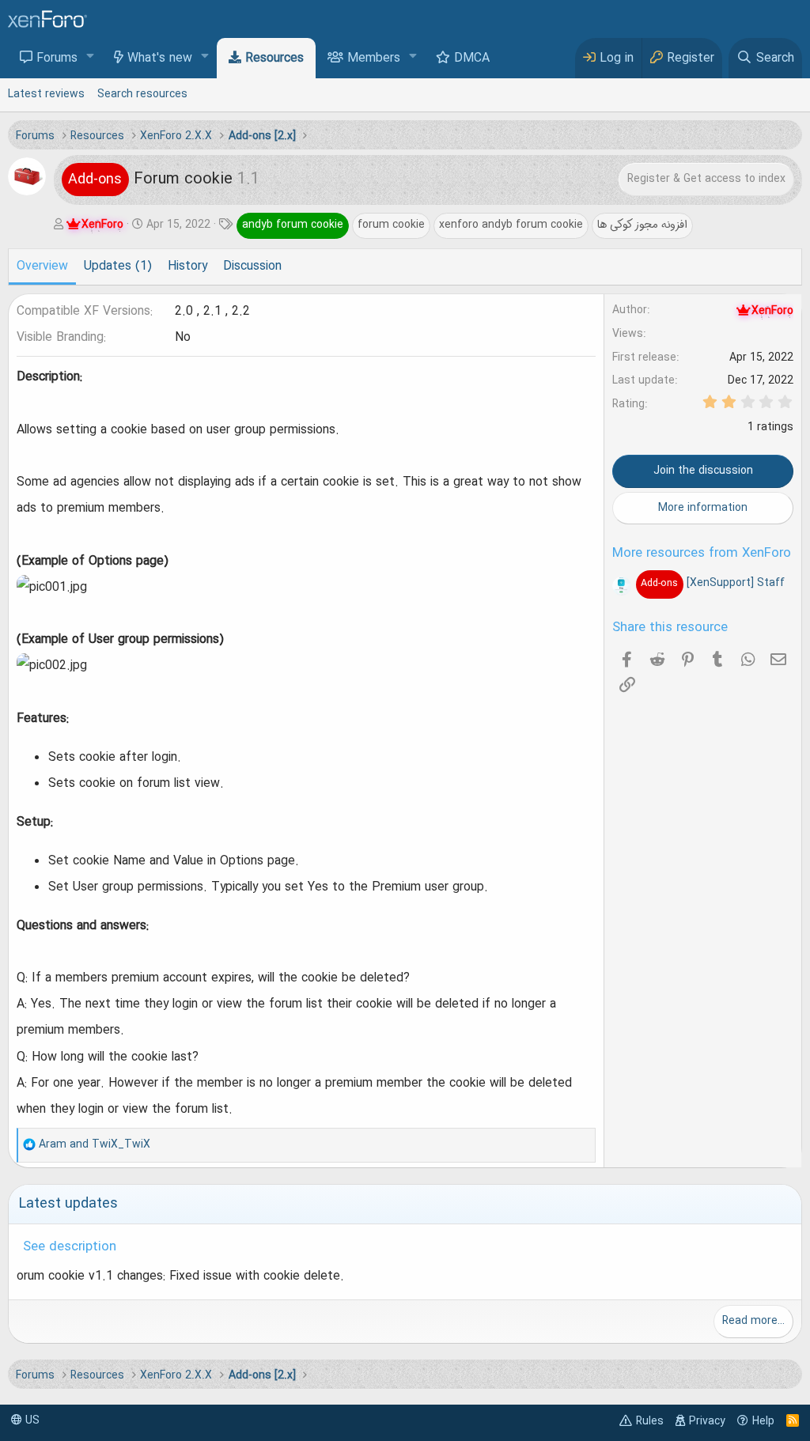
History (187, 266)
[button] (90, 57)
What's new (159, 58)
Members (373, 58)
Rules (650, 1421)
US (31, 1420)
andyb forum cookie (292, 224)
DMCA (472, 58)
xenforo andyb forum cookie (511, 224)
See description (69, 1247)
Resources (274, 58)
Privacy (707, 1421)
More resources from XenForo (701, 553)
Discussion (252, 266)
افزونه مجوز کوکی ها (642, 224)
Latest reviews (46, 94)
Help (763, 1421)
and (94, 1144)
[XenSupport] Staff (712, 583)
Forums (57, 58)
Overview (42, 266)
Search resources (142, 94)
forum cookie (391, 224)
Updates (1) (118, 266)
